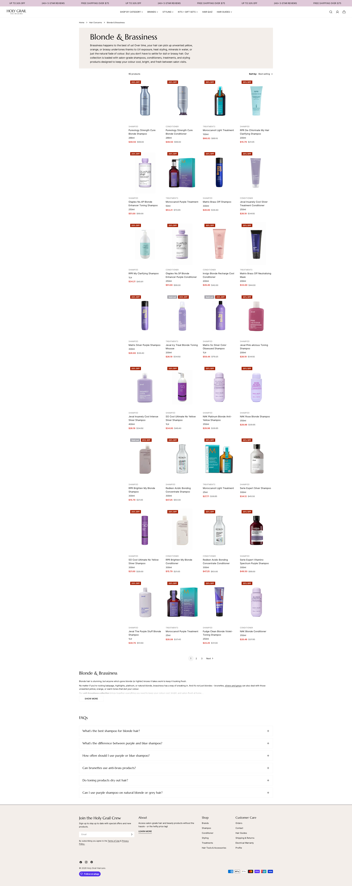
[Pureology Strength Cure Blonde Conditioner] (182, 101)
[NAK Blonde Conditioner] (256, 602)
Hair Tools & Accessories (214, 847)
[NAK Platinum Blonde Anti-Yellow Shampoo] (219, 387)
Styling (205, 838)
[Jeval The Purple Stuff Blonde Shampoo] (145, 602)
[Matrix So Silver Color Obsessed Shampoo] (219, 316)
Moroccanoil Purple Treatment (182, 201)
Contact (239, 828)
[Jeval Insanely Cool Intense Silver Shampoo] (145, 387)
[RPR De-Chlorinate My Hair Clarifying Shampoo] (256, 101)
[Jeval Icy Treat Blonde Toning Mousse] (182, 316)
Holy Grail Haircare (96, 868)
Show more (91, 698)
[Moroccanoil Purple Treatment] (182, 172)
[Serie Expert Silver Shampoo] (256, 459)
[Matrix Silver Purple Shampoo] (145, 316)
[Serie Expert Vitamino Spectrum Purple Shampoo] (256, 530)
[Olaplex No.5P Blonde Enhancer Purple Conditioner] (182, 244)
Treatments (207, 843)
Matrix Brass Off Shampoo (217, 201)
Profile (239, 847)
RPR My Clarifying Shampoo (144, 273)
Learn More (145, 831)
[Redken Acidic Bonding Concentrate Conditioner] (219, 530)
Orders (239, 823)
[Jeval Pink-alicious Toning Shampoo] (256, 316)
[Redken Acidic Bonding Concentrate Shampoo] (182, 459)
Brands (205, 823)
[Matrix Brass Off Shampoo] (219, 172)
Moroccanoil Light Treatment (218, 130)
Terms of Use (114, 841)
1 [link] (190, 658)
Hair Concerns (95, 22)
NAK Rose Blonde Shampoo (255, 416)
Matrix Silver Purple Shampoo (144, 345)
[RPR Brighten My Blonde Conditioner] (182, 530)
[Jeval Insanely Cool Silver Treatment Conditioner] (256, 172)
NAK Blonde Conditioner (253, 631)
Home (81, 22)
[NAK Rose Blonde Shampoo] (256, 387)
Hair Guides (241, 833)
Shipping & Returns (245, 838)
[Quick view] (158, 84)
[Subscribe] (131, 834)
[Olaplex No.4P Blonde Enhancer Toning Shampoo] (145, 172)
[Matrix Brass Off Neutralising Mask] (256, 244)
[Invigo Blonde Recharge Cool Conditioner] (219, 244)
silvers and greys (233, 685)
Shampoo (206, 828)
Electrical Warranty (245, 843)
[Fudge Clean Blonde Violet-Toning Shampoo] (219, 602)
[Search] (331, 12)
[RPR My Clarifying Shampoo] (145, 244)
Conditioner (207, 833)
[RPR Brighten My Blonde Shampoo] (145, 459)
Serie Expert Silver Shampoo (255, 488)
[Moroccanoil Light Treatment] (219, 101)
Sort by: (253, 74)
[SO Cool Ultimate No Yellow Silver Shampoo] (182, 387)
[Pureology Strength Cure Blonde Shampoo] (145, 101)
